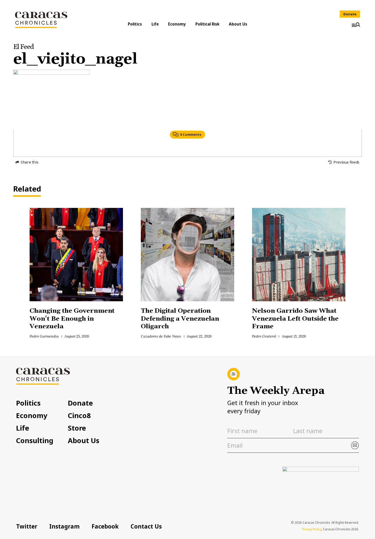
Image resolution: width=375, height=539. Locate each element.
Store (77, 427)
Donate (349, 14)
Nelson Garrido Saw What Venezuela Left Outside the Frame (295, 318)
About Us (238, 24)
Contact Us (146, 526)
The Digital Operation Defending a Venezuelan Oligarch (180, 318)
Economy (177, 24)
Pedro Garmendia (44, 336)
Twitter (26, 526)
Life (155, 24)
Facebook (105, 526)
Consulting (34, 440)
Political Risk (207, 24)
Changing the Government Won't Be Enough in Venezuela (72, 318)
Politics (135, 24)
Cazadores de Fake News (161, 336)
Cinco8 (79, 415)
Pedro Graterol (264, 336)
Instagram (64, 526)
